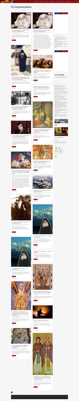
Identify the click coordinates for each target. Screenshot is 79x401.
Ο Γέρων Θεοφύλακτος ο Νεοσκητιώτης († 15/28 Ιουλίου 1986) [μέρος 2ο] (42, 31)
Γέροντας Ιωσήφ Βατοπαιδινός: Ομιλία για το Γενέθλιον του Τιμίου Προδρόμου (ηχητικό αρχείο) (42, 131)
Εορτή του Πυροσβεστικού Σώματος (41, 320)
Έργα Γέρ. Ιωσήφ (17, 270)
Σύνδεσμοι (42, 1)
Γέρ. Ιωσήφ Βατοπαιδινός (25, 32)
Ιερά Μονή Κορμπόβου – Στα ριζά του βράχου (60, 47)
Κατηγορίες (37, 1)
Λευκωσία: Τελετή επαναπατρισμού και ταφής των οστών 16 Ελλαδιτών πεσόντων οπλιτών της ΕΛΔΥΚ (61, 99)
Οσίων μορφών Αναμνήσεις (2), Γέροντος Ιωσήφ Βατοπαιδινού (42, 191)
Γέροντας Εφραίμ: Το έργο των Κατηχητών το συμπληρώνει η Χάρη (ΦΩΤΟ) (21, 136)
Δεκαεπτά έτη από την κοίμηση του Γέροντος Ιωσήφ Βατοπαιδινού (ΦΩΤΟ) (41, 87)
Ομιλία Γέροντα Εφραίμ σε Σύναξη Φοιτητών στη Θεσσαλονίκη (61, 94)
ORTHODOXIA (65, 51)
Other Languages (52, 1)
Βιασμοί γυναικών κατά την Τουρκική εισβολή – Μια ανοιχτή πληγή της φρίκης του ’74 (61, 115)
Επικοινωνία (68, 1)
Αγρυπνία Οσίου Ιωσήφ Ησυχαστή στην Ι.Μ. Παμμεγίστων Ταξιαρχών (61, 42)
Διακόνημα (63, 1)
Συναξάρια (58, 1)
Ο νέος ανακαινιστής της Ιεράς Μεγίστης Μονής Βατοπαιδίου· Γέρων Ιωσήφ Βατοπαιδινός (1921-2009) (20, 108)
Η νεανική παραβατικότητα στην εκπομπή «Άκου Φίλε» (61, 113)
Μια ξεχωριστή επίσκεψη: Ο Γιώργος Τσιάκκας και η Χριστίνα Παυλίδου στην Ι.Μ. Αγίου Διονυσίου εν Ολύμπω (61, 88)
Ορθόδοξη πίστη (38, 164)
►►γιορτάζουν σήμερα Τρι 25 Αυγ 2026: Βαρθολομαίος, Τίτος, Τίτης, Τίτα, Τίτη (61, 142)
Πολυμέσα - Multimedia (46, 133)
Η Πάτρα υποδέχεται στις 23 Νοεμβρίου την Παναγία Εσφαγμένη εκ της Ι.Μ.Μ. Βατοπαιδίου (21, 346)
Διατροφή (46, 1)
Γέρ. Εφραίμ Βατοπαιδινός (43, 73)
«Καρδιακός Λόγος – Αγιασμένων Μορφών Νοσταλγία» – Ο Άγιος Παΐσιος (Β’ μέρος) (61, 92)
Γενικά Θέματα (38, 73)
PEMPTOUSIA (58, 51)
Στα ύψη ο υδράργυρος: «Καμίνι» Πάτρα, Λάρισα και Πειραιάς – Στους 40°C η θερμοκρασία (61, 39)
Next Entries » (12, 392)
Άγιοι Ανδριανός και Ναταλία (59, 36)
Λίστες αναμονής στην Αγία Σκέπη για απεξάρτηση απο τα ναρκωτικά (60, 86)
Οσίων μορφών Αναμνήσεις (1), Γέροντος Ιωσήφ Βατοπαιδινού (20, 222)
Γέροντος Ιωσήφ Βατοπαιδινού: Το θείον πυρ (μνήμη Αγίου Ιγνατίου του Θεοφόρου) (42, 292)
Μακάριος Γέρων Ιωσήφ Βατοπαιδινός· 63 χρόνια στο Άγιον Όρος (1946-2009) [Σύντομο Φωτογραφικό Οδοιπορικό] (21, 78)
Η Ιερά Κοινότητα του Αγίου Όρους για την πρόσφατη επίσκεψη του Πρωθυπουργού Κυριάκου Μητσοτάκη (61, 110)
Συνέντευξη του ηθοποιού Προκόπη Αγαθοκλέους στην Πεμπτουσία (60, 96)
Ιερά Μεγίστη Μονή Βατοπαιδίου (41, 74)
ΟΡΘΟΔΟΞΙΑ (64, 13)
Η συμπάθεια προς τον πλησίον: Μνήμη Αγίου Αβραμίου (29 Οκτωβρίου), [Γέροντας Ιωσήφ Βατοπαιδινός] (42, 378)
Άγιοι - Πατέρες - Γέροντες (18, 32)
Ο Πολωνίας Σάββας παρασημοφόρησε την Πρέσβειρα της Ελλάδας (61, 44)
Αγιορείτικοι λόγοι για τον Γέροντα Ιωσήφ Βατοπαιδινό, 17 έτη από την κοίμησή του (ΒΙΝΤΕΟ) (42, 71)
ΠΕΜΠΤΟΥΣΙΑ (58, 13)
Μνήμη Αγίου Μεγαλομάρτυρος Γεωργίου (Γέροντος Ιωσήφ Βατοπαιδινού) (42, 161)
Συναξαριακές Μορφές (17, 33)
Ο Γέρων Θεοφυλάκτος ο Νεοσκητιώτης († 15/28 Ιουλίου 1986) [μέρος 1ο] (21, 31)
